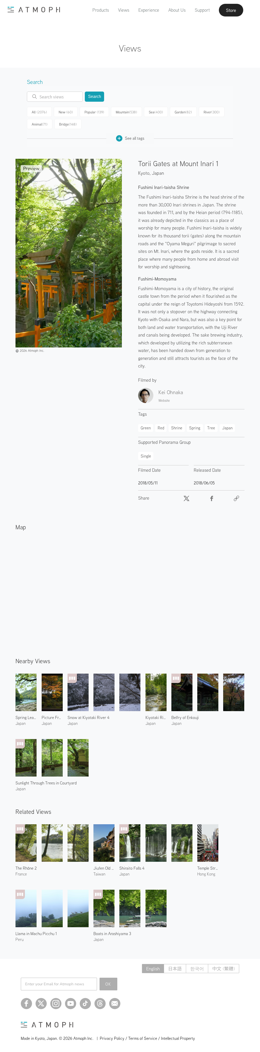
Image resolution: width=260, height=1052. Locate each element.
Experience (148, 10)
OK (108, 984)
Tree (211, 427)
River (212, 112)
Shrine (176, 427)
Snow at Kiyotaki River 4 (88, 717)
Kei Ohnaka (170, 392)
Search (94, 96)
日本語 (175, 969)
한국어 (197, 969)
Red (161, 427)
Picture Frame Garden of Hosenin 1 (52, 717)
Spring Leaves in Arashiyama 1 (26, 717)
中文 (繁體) (223, 969)
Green (146, 427)
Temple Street (207, 868)
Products (100, 10)
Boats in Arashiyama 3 (112, 933)
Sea (156, 112)
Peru (19, 939)
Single (146, 456)
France (21, 873)
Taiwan (99, 873)
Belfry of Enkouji (185, 717)
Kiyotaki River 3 (156, 717)
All (39, 112)
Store (231, 10)
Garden (183, 112)
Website (164, 400)
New (66, 112)
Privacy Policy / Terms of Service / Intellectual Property (147, 1038)
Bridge (68, 124)
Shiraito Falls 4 (131, 868)
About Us (177, 10)
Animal (39, 124)
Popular (94, 112)
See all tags (134, 138)
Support (202, 10)
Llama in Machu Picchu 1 (36, 933)
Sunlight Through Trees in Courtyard (46, 782)
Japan (158, 173)
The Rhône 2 (26, 868)
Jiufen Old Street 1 (104, 868)
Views (123, 10)
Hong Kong (206, 873)
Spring (194, 427)
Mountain (126, 112)
